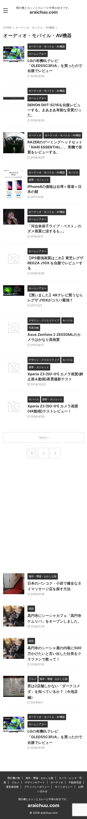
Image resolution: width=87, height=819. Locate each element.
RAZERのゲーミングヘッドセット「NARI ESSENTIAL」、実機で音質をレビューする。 (54, 147)
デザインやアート (35, 782)
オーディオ (56, 782)
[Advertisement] (43, 521)
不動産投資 (75, 782)
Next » (44, 438)
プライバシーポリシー (36, 786)
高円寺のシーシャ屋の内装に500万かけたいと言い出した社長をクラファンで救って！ (54, 653)
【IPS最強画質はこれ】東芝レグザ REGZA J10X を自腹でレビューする (55, 263)
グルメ (15, 782)
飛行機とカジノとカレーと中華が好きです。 (43, 799)
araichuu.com (44, 12)
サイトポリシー (64, 786)
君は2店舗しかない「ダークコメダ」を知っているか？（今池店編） (53, 691)
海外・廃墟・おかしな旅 (39, 778)
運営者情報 (12, 786)
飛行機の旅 (13, 778)
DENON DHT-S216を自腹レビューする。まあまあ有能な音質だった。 (54, 110)
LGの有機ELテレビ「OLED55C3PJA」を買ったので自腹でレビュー (54, 66)
